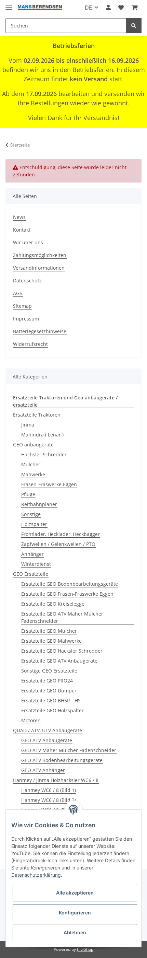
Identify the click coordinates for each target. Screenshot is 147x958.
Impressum (26, 318)
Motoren (31, 720)
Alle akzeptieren (75, 893)
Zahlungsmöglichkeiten (39, 255)
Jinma (27, 424)
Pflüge (28, 494)
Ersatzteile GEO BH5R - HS (51, 700)
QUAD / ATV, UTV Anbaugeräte (47, 730)
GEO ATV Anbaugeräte (46, 740)
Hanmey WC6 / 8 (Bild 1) (48, 790)
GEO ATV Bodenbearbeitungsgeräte (62, 760)
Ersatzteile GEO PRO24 (47, 680)
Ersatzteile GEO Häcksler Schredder (62, 650)
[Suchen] (134, 25)
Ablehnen (75, 932)
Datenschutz (27, 280)
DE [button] (88, 7)
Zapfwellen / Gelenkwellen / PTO (58, 544)
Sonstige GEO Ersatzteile (49, 670)
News (19, 217)
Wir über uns (28, 242)
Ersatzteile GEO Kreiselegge (52, 603)
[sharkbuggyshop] (40, 7)
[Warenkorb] (135, 7)
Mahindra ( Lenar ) (42, 434)
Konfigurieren (75, 912)
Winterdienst (36, 564)
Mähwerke (33, 474)
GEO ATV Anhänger (43, 770)
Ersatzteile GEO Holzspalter (52, 710)
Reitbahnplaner (39, 504)
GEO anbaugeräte (33, 444)
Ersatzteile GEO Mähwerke (51, 641)
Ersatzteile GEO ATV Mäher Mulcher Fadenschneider (62, 617)
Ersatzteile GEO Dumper (49, 690)
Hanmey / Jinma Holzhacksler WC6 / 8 (55, 780)
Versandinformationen (39, 268)
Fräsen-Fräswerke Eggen (49, 484)
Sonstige (31, 514)
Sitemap (22, 306)
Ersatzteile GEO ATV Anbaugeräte (59, 660)
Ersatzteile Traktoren (37, 414)
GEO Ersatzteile (30, 574)
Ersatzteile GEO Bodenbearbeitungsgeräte (69, 584)
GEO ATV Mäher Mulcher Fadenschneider (68, 750)
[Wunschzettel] (121, 7)
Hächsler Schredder (44, 454)
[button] (108, 7)
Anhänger (32, 554)
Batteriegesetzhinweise (39, 331)
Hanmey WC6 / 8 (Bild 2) (48, 800)
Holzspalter (34, 524)
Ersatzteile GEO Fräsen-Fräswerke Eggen (67, 594)
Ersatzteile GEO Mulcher (49, 631)
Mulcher (30, 464)
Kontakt (21, 229)
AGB (18, 293)
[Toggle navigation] (8, 4)
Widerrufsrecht (30, 344)
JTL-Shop (85, 949)
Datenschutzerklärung (36, 875)
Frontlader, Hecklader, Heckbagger (60, 534)
